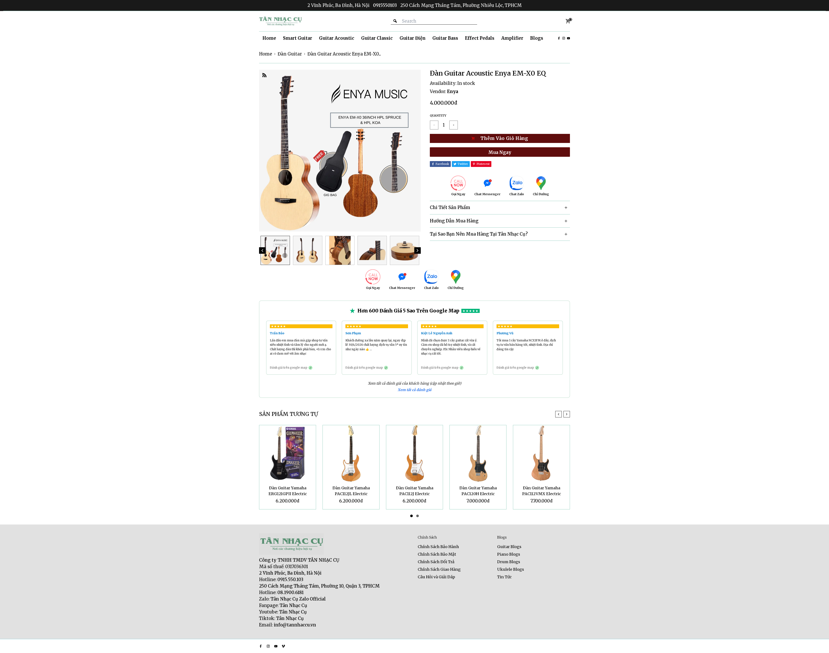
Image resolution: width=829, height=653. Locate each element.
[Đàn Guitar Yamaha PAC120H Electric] (478, 453)
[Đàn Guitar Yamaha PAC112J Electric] (414, 453)
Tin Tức (504, 576)
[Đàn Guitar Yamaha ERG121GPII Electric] (287, 453)
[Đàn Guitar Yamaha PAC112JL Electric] (351, 453)
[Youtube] (568, 38)
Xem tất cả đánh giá (414, 390)
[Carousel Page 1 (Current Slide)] (411, 516)
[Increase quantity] (453, 125)
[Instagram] (563, 38)
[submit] (395, 21)
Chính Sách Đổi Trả (436, 561)
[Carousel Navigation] (562, 414)
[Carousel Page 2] (417, 516)
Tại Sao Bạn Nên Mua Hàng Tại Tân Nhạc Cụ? (479, 234)
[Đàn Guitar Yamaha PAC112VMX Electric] (541, 453)
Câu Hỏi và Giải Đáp (436, 576)
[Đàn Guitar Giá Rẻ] (280, 21)
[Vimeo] (283, 646)
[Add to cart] (500, 138)
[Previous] (262, 250)
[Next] (417, 250)
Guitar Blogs (509, 546)
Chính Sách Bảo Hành (438, 546)
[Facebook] (558, 38)
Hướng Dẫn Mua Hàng (454, 220)
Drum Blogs (508, 561)
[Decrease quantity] (434, 125)
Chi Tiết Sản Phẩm (450, 207)
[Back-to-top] (819, 644)
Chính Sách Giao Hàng (439, 569)
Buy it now (500, 152)
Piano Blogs (508, 554)
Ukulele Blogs (510, 569)
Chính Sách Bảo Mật (437, 554)
